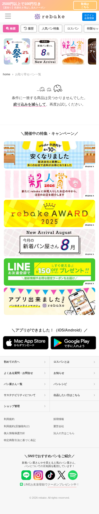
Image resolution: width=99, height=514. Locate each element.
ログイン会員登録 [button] (89, 16)
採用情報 (58, 419)
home (6, 74)
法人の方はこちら (63, 433)
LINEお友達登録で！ (51, 484)
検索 (12, 28)
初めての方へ (12, 361)
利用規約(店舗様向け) (17, 426)
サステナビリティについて (20, 395)
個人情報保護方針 (14, 433)
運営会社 (58, 426)
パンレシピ (60, 384)
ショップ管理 (12, 406)
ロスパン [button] (73, 28)
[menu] (8, 17)
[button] (29, 28)
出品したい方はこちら (67, 395)
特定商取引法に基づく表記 (20, 440)
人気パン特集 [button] (50, 28)
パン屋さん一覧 (13, 384)
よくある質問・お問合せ (18, 373)
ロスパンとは (61, 361)
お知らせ (59, 373)
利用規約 (9, 419)
